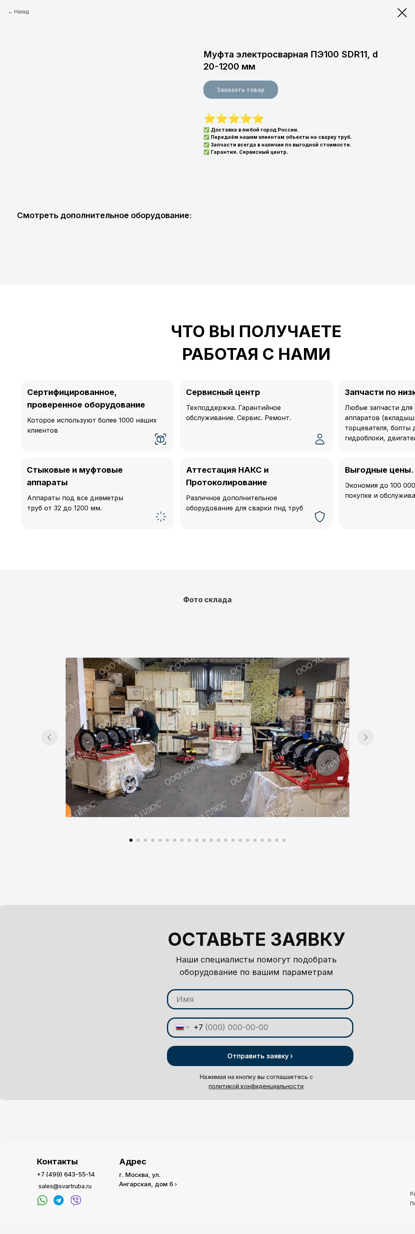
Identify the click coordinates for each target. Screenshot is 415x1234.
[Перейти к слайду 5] (160, 840)
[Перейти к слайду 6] (167, 840)
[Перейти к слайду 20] (269, 840)
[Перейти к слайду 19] (262, 840)
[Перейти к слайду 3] (145, 840)
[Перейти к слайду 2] (138, 840)
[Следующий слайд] (365, 737)
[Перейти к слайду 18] (255, 840)
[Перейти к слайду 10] (196, 840)
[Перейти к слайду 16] (240, 840)
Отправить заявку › (260, 1056)
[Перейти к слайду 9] (189, 840)
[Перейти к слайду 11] (203, 840)
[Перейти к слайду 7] (174, 840)
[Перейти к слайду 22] (284, 840)
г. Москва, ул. (139, 1175)
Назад (21, 11)
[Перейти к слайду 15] (233, 840)
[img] (42, 1200)
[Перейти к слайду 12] (211, 840)
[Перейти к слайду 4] (152, 840)
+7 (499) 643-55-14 (66, 1174)
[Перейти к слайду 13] (218, 840)
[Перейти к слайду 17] (247, 840)
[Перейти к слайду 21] (276, 840)
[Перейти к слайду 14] (225, 840)
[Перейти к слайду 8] (182, 840)
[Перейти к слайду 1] (131, 840)
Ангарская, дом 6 (146, 1184)
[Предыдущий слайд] (49, 737)
